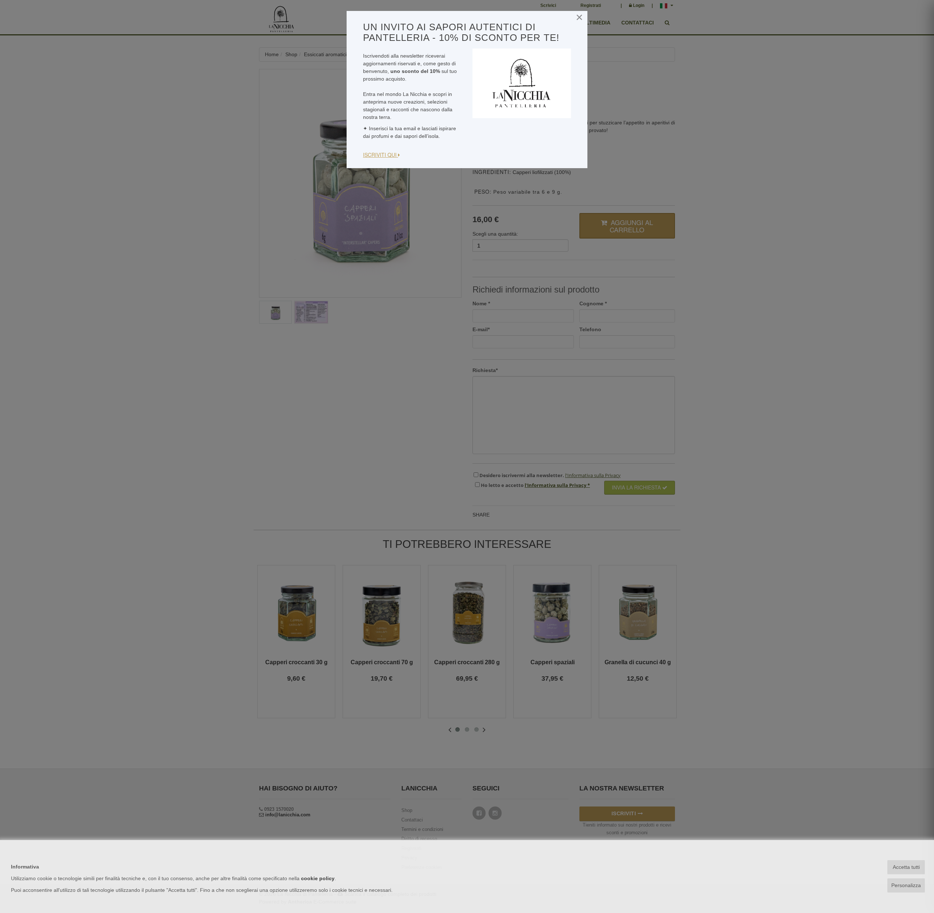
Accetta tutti (906, 867)
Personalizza (906, 885)
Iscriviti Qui (380, 154)
